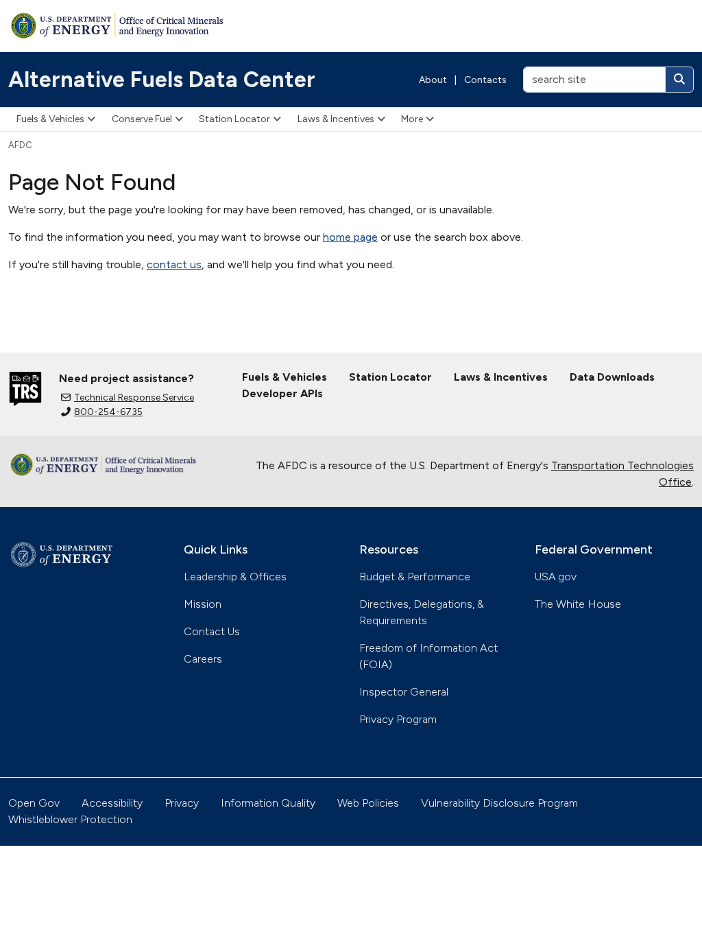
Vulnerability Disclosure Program (499, 802)
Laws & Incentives (336, 119)
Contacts (485, 80)
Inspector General (403, 691)
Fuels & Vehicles (50, 119)
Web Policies (368, 802)
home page (350, 237)
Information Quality (268, 802)
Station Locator (234, 119)
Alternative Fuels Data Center (161, 80)
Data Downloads (612, 376)
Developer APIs (282, 393)
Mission (202, 603)
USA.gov (556, 576)
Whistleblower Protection (70, 819)
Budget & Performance (414, 576)
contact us (174, 264)
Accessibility (112, 802)
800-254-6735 (108, 412)
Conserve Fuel (142, 119)
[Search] (679, 80)
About (433, 80)
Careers (203, 658)
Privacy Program (398, 719)
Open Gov (34, 802)
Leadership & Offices (235, 576)
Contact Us (212, 631)
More (412, 119)
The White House (578, 603)
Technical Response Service (134, 397)
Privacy (182, 802)
